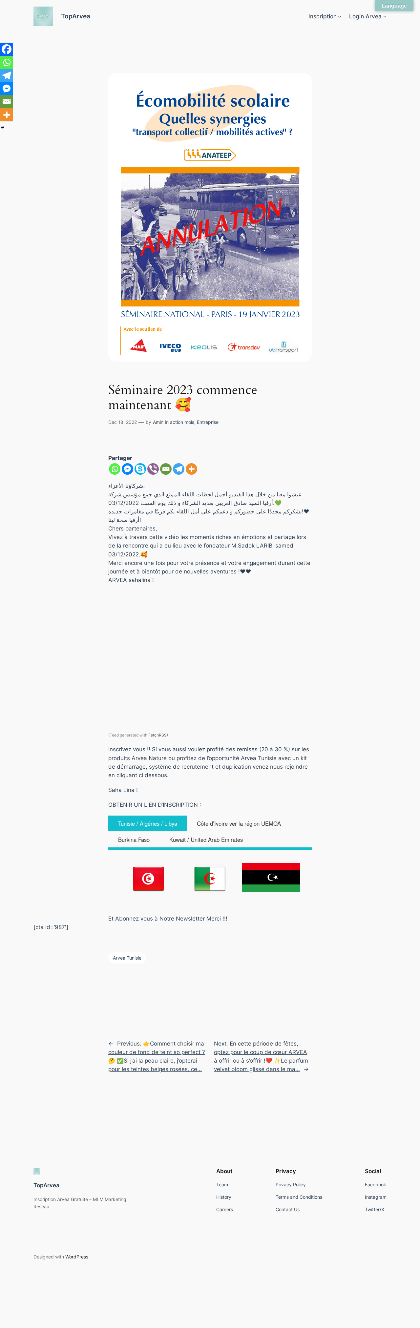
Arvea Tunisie (127, 958)
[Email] (166, 469)
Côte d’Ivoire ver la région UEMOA (239, 823)
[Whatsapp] (114, 469)
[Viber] (153, 469)
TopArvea (75, 16)
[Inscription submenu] (339, 16)
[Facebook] (6, 49)
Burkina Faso (134, 839)
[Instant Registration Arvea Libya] (271, 877)
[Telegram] (178, 469)
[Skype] (140, 469)
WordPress (76, 1256)
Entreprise (208, 422)
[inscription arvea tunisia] (149, 878)
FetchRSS (157, 735)
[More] (191, 469)
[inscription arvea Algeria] (210, 878)
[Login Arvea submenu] (385, 16)
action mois (182, 422)
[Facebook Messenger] (127, 469)
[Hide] (2, 127)
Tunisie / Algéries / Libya (147, 823)
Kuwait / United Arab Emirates (206, 839)
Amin (158, 422)
